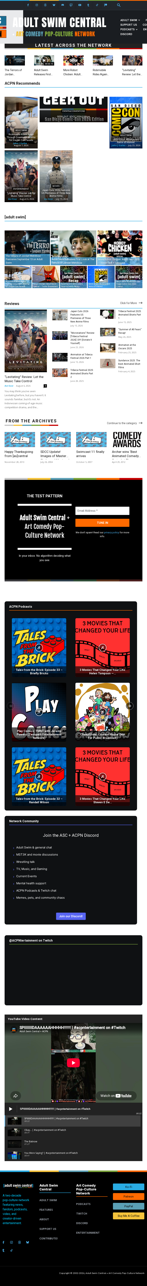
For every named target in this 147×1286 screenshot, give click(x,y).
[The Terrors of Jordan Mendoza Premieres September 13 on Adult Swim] (15, 60)
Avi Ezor (9, 385)
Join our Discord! (71, 916)
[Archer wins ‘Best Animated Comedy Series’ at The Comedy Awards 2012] (127, 439)
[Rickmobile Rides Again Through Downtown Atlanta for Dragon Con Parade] (103, 60)
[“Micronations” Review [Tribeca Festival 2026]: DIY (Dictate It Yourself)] (60, 335)
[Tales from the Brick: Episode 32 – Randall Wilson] (39, 776)
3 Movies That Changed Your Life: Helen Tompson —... (103, 671)
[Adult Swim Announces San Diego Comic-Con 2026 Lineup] (128, 277)
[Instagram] (36, 5)
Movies (56, 186)
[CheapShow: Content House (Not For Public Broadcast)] (102, 712)
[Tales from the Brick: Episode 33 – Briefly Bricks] (39, 647)
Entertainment (21, 189)
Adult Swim (21, 130)
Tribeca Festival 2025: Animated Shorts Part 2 (82, 373)
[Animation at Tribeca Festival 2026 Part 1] (60, 357)
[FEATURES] (55, 1205)
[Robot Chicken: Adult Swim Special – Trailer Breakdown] (45, 277)
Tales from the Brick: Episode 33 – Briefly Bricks (39, 671)
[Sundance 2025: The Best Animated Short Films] (107, 363)
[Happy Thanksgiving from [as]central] (20, 439)
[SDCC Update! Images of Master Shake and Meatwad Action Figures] (55, 439)
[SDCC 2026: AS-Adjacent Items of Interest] (126, 122)
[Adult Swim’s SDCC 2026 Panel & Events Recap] (73, 277)
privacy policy (111, 532)
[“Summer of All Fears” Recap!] (107, 332)
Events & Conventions (73, 111)
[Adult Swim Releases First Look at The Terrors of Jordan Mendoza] (44, 60)
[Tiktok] (97, 5)
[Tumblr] (88, 5)
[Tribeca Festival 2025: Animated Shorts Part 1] (107, 314)
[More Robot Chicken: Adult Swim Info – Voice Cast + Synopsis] (73, 60)
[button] (118, 5)
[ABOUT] (55, 1214)
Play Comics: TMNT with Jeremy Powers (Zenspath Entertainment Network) (39, 734)
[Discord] (62, 5)
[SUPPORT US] (55, 1224)
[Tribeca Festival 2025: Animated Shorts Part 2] (60, 372)
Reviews (12, 303)
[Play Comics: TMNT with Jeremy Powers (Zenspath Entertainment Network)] (39, 712)
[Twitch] (71, 5)
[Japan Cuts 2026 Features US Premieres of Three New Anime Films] (56, 176)
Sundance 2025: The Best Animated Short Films (129, 364)
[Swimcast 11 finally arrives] (91, 439)
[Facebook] (28, 5)
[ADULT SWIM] (55, 1195)
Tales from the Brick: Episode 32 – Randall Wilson (39, 800)
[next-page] (129, 706)
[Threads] (45, 5)
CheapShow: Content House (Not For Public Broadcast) (102, 736)
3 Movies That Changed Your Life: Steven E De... (103, 800)
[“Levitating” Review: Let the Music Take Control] (132, 60)
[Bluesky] (54, 5)
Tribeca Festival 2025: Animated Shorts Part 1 (129, 315)
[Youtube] (79, 5)
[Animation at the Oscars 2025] (107, 348)
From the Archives (31, 421)
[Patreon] (105, 5)
